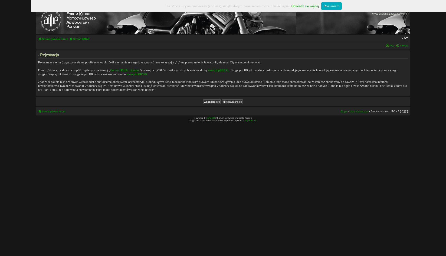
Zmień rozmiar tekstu (404, 38)
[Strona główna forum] (68, 19)
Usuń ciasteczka (358, 111)
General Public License (125, 70)
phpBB (211, 118)
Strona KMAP (81, 39)
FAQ (392, 45)
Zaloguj (404, 45)
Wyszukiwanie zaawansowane (389, 13)
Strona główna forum (55, 39)
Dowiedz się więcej (305, 6)
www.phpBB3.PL (218, 70)
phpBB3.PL (251, 120)
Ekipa (344, 111)
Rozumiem (331, 6)
